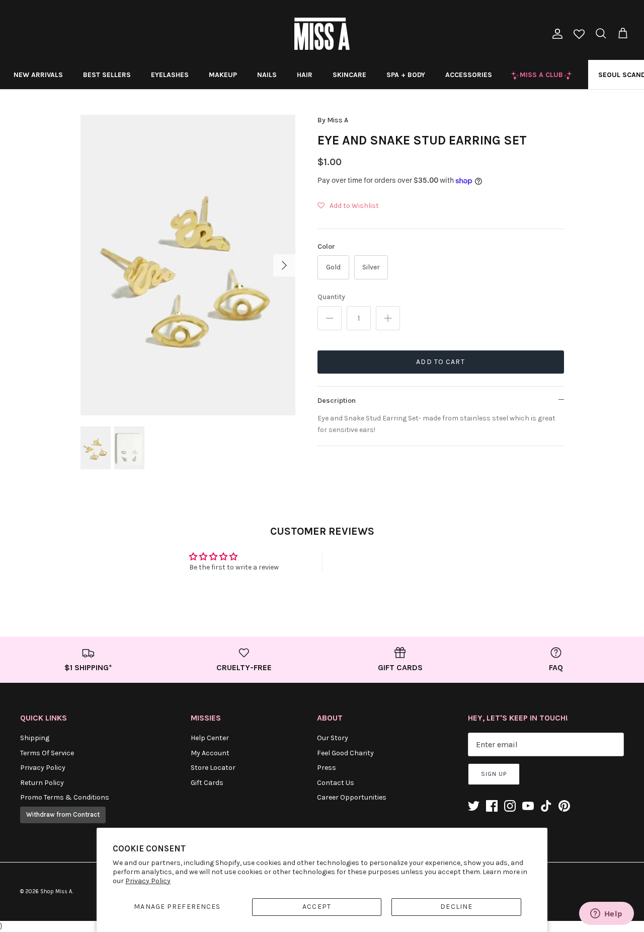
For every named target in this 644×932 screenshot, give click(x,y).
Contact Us (335, 782)
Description (336, 400)
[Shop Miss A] (322, 34)
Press (326, 767)
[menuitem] (38, 74)
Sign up (494, 773)
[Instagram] (510, 806)
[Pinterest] (564, 806)
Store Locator (213, 767)
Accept (316, 906)
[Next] (284, 265)
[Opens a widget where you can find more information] (606, 914)
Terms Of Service (47, 753)
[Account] (555, 34)
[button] (348, 206)
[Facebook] (492, 806)
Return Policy (42, 782)
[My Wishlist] (579, 35)
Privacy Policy (148, 881)
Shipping (34, 738)
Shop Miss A (56, 891)
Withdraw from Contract (63, 814)
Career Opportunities (351, 797)
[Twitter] (473, 806)
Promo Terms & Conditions (64, 797)
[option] (187, 265)
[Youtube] (528, 806)
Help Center (210, 738)
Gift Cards (207, 782)
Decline (456, 906)
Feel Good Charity (345, 753)
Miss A (337, 120)
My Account (210, 753)
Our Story (332, 738)
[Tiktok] (546, 806)
